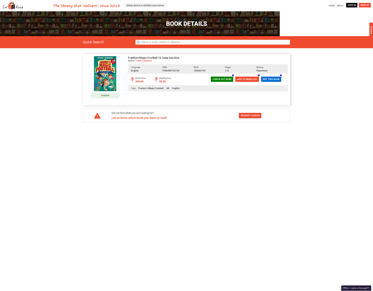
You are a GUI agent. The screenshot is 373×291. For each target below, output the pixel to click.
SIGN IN (352, 5)
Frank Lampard (144, 60)
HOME (332, 5)
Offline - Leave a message (355, 288)
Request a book (250, 115)
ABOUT (340, 5)
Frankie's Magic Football (152, 88)
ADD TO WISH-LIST (247, 79)
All (169, 88)
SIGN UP (364, 5)
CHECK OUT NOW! (222, 79)
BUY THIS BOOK (271, 79)
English (177, 88)
